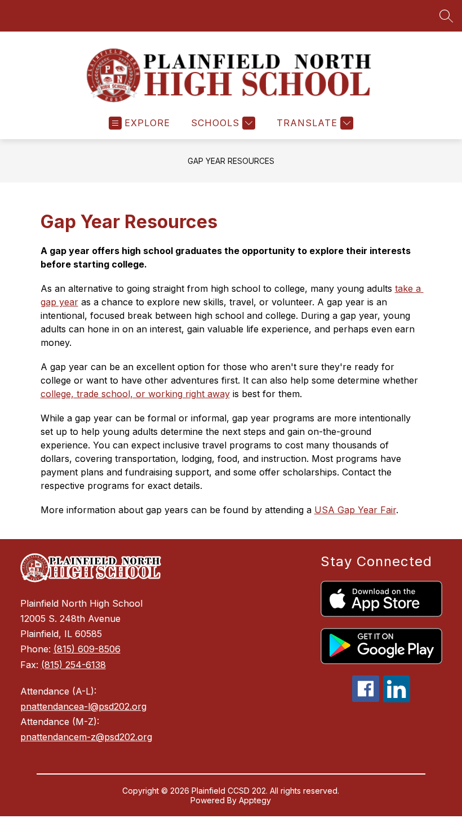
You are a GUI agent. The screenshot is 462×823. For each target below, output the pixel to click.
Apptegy (255, 800)
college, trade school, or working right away (135, 393)
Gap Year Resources (231, 161)
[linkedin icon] (396, 699)
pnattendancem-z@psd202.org (86, 736)
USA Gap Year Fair (355, 509)
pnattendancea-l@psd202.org (83, 706)
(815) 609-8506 (87, 649)
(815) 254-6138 (73, 664)
